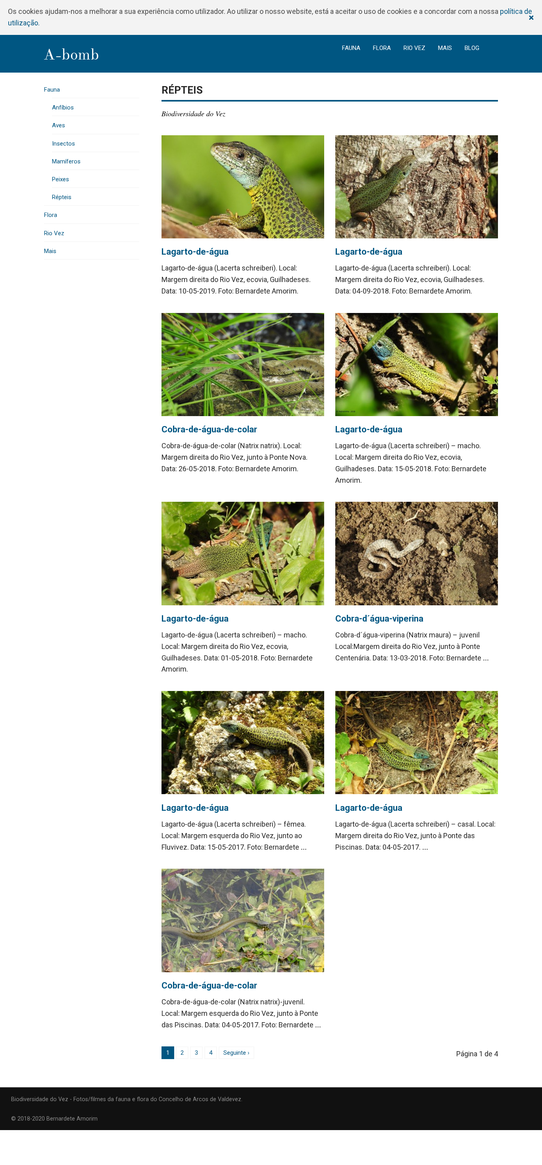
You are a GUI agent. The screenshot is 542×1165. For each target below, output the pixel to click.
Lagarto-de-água (195, 252)
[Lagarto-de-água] (242, 186)
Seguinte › (236, 1052)
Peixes (60, 179)
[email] (512, 1099)
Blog (472, 48)
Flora (382, 48)
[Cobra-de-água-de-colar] (242, 364)
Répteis (61, 197)
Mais (445, 48)
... (486, 658)
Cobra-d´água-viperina (379, 619)
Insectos (63, 143)
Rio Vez (414, 48)
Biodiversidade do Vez (193, 113)
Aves (58, 125)
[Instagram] (528, 1099)
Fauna (351, 48)
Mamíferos (66, 161)
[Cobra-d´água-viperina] (416, 553)
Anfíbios (63, 107)
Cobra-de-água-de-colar (209, 429)
